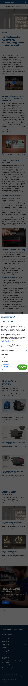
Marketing (5, 354)
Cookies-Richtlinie (5, 340)
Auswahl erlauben (6, 367)
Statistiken (5, 361)
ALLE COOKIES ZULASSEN (22, 367)
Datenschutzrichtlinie (6, 341)
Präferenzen (5, 358)
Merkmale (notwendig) (8, 350)
